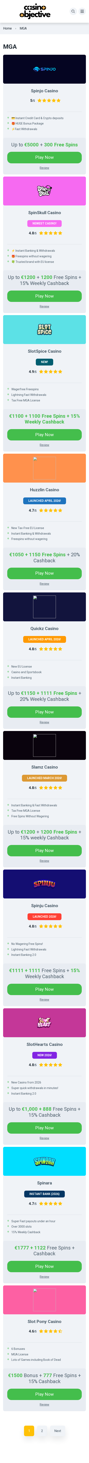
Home (7, 28)
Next (57, 1431)
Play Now (44, 157)
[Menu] (82, 11)
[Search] (73, 11)
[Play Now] (44, 69)
